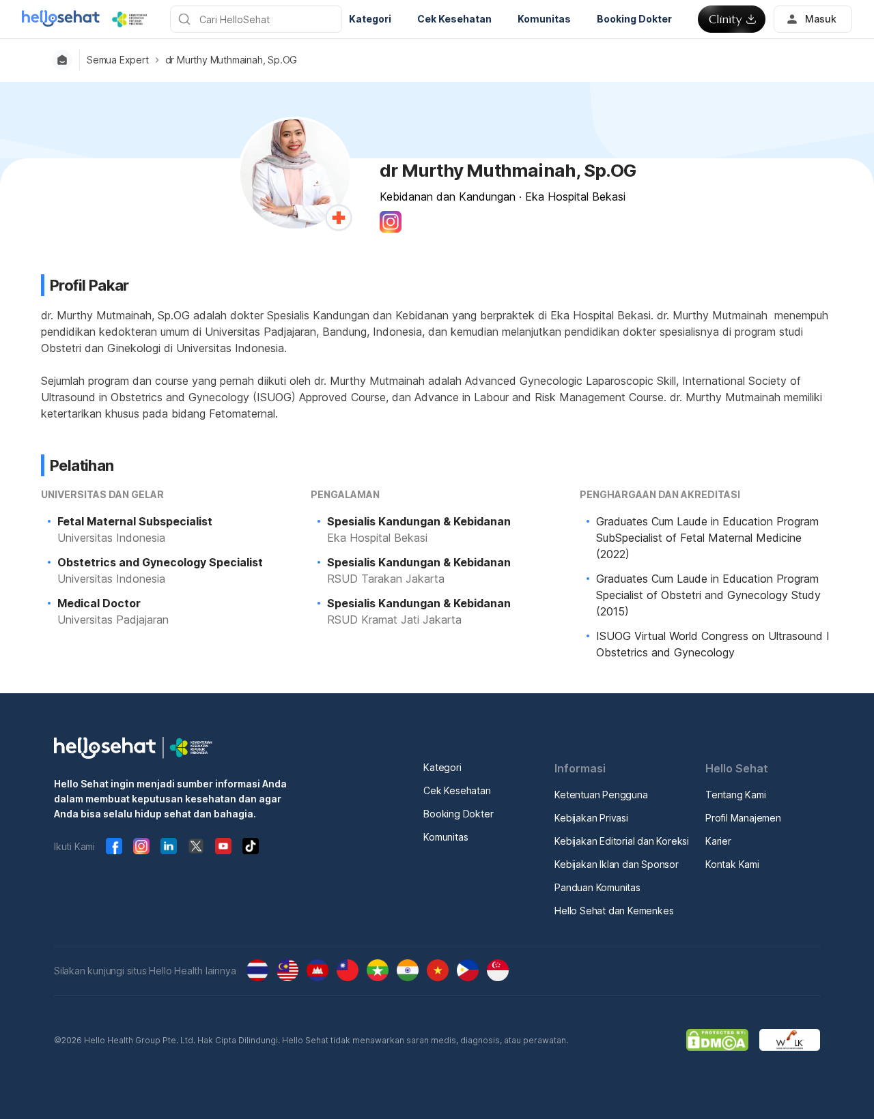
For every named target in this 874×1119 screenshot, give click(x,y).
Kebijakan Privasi (591, 818)
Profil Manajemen (743, 818)
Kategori (442, 767)
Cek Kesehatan (456, 790)
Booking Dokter (458, 813)
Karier (718, 841)
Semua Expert (118, 60)
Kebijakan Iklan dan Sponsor (616, 864)
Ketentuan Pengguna (600, 794)
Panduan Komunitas (597, 887)
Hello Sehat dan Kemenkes (613, 910)
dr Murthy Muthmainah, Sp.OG (231, 60)
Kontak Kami (732, 864)
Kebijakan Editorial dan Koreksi (621, 841)
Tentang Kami (735, 794)
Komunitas (445, 837)
